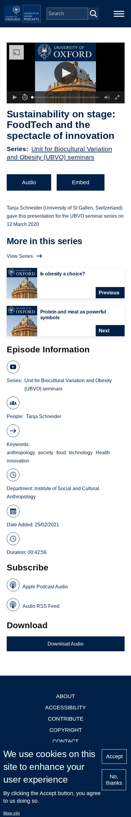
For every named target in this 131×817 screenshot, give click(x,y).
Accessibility (65, 707)
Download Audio (65, 643)
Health (103, 452)
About (65, 696)
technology (81, 452)
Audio (29, 182)
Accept (114, 756)
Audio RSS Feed (41, 606)
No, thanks (114, 780)
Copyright (65, 730)
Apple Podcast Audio (45, 586)
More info (11, 813)
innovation (18, 460)
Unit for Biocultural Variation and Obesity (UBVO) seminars (68, 384)
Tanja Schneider (43, 416)
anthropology (21, 452)
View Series (20, 256)
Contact (65, 741)
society (45, 452)
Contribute (65, 719)
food (61, 452)
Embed (80, 182)
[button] (65, 73)
